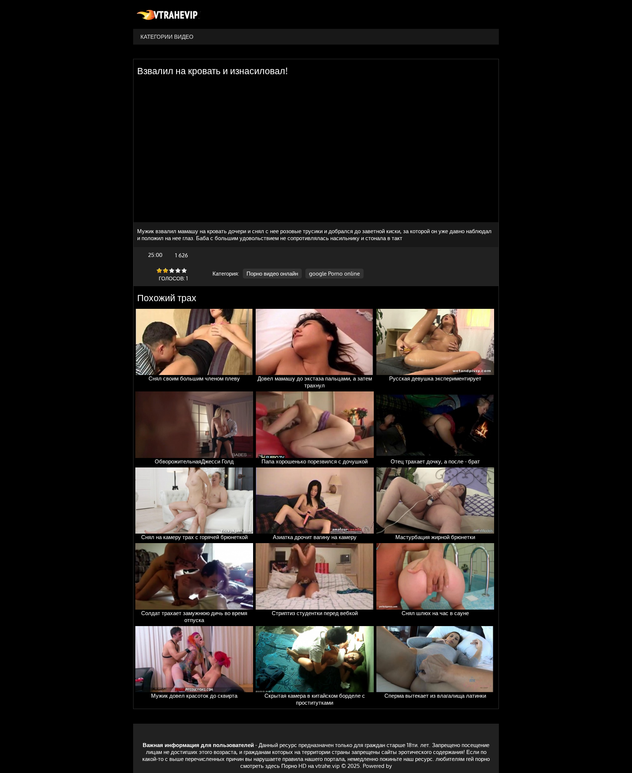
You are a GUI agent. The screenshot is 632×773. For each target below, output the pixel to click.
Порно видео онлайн (272, 273)
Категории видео (166, 36)
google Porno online (334, 273)
